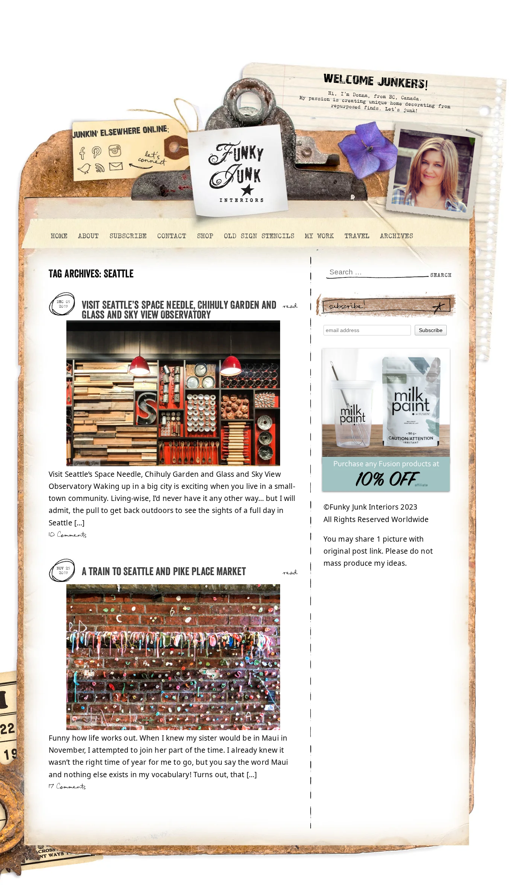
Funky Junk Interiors (236, 167)
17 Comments (67, 786)
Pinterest (96, 150)
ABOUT (88, 236)
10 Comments (67, 535)
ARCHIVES (396, 236)
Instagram (114, 150)
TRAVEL (356, 236)
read (290, 306)
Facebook (82, 150)
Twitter (84, 172)
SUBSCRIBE (127, 236)
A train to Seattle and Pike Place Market (164, 572)
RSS (100, 172)
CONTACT (171, 236)
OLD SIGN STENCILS (259, 236)
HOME (59, 236)
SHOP (204, 236)
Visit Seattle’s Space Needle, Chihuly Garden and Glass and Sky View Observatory (179, 310)
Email (116, 172)
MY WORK (319, 236)
